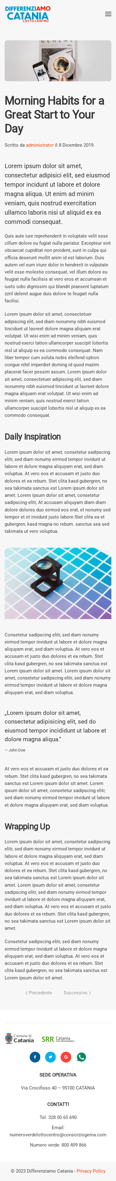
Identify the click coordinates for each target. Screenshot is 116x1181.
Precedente (40, 993)
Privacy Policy (91, 1171)
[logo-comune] (21, 1038)
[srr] (58, 1039)
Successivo (76, 993)
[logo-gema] (95, 1039)
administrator (40, 145)
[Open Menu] (108, 14)
